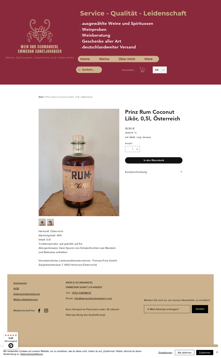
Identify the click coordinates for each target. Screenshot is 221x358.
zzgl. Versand (144, 137)
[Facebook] (39, 310)
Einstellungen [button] (165, 352)
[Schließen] (217, 352)
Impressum (20, 282)
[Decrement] (128, 149)
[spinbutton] (132, 149)
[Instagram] (46, 310)
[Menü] (16, 334)
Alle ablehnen (185, 352)
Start (41, 97)
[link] (143, 69)
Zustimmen (204, 352)
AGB (16, 288)
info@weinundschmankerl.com (93, 298)
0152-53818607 (81, 292)
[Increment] (137, 149)
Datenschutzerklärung (31, 354)
